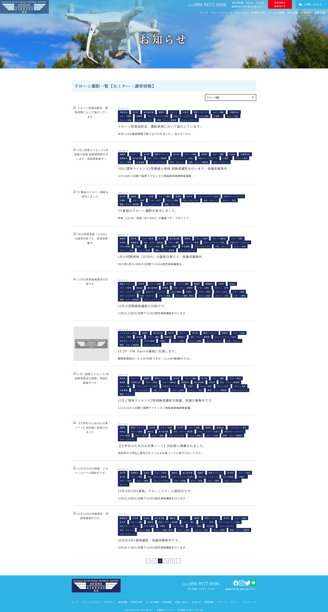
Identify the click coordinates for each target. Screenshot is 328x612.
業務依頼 (208, 602)
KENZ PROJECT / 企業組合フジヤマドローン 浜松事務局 (162, 610)
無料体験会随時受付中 (280, 4)
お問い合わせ (313, 4)
